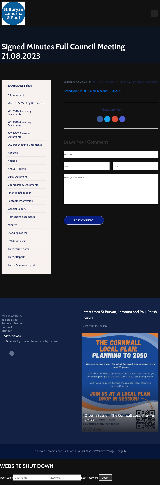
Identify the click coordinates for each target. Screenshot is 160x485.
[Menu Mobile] (154, 13)
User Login (6, 477)
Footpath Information (20, 200)
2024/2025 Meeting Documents (19, 135)
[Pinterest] (115, 119)
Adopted (13, 152)
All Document (16, 95)
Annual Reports (17, 168)
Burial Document (17, 176)
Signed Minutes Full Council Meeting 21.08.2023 (93, 91)
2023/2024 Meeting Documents (19, 124)
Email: (32, 341)
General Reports (17, 208)
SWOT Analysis (17, 241)
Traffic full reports (18, 249)
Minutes (12, 224)
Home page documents (21, 216)
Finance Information (20, 192)
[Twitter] (107, 119)
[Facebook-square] (11, 353)
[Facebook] (100, 119)
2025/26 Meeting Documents (25, 144)
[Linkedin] (122, 119)
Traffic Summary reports (22, 265)
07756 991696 (12, 336)
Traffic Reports (16, 257)
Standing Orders (17, 232)
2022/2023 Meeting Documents (19, 113)
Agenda (12, 160)
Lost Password (90, 477)
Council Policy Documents (23, 184)
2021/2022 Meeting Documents (26, 103)
